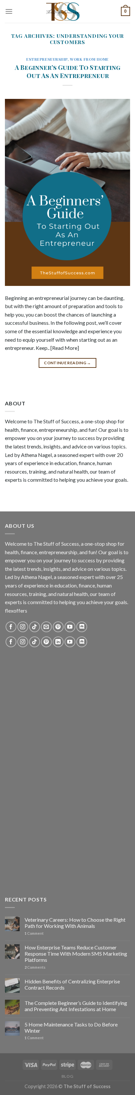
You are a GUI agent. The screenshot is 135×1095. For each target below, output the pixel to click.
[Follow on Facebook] (11, 626)
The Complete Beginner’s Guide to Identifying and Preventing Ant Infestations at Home (76, 1006)
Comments (35, 967)
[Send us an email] (46, 626)
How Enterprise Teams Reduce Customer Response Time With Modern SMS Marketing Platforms (76, 953)
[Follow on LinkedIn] (58, 641)
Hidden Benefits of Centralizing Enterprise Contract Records (72, 984)
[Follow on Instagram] (22, 626)
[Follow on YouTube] (70, 626)
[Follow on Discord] (81, 626)
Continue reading (67, 362)
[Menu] (9, 11)
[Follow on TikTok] (34, 626)
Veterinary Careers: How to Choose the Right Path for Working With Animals (75, 922)
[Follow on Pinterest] (58, 626)
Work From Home (89, 59)
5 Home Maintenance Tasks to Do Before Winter (71, 1027)
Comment (34, 933)
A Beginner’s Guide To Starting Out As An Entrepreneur (67, 71)
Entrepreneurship (47, 59)
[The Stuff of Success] (67, 11)
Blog (67, 1076)
